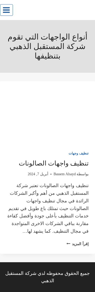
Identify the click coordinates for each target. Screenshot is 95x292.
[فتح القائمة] (6, 10)
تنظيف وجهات (79, 153)
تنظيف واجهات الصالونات (54, 163)
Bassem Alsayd (65, 174)
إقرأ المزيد (77, 244)
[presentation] (47, 112)
